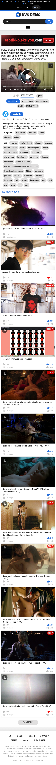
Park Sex (32, 133)
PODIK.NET (29, 4)
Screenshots (42, 101)
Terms (14, 740)
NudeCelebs (16, 114)
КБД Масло (8, 2)
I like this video (14, 96)
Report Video (28, 101)
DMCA (25, 740)
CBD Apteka (21, 2)
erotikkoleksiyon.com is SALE (41, 2)
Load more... (28, 722)
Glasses (7, 137)
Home (41, 133)
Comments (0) (32, 106)
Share (20, 106)
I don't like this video (17, 96)
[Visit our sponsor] (28, 40)
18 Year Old (20, 133)
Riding (16, 137)
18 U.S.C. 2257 (39, 740)
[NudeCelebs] (5, 114)
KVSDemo (25, 761)
